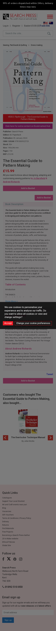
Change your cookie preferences (33, 323)
